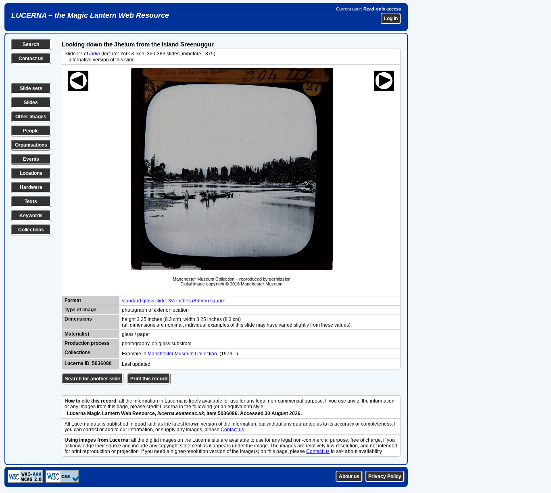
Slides (31, 102)
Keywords (31, 215)
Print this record (148, 379)
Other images (30, 117)
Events (31, 159)
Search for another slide (92, 379)
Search (31, 44)
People (31, 131)
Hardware (31, 187)
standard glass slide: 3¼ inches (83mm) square (173, 301)
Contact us (31, 58)
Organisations (31, 145)
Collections (31, 230)
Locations (31, 173)
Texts (31, 201)
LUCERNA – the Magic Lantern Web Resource (90, 15)
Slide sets (31, 88)
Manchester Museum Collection (182, 354)
